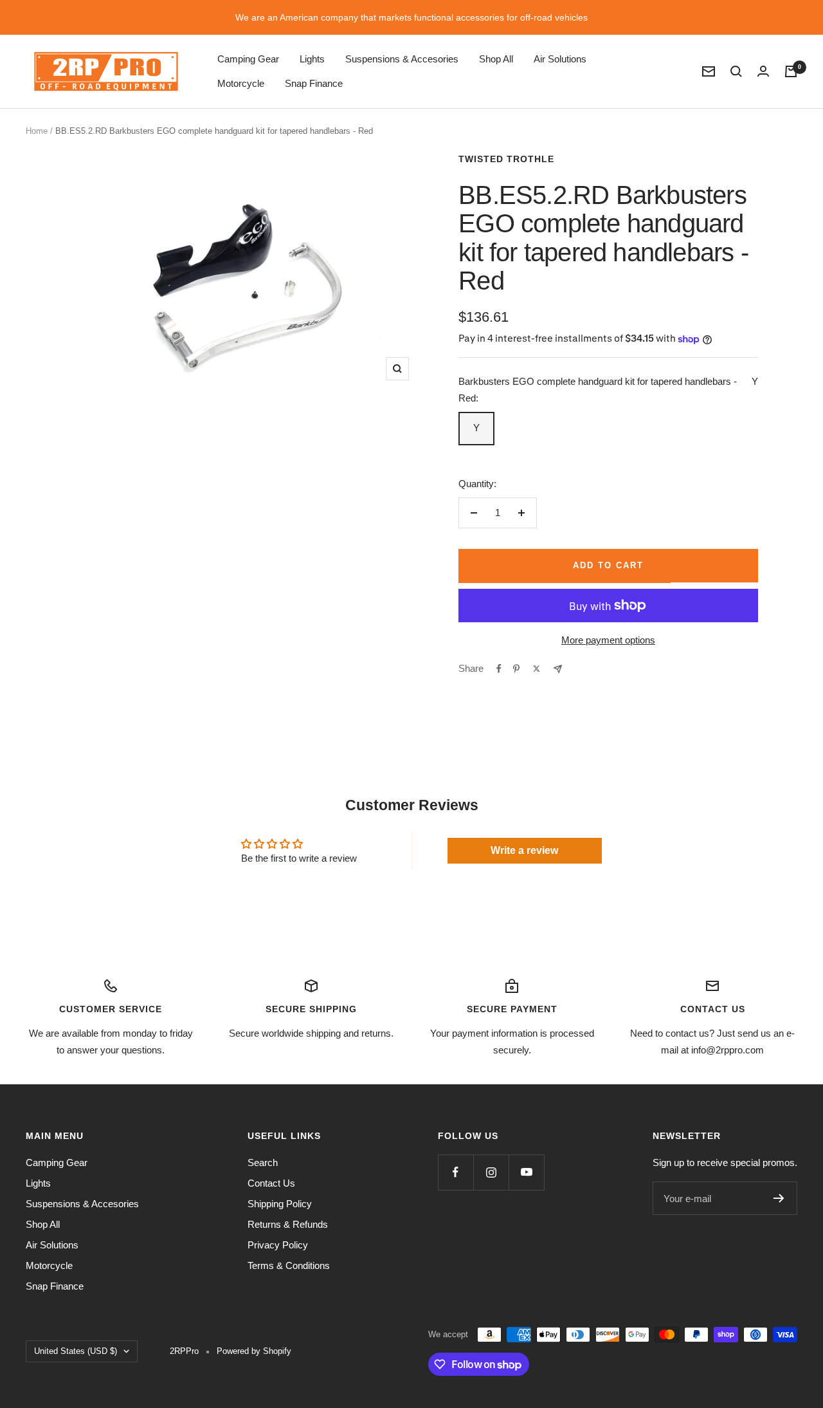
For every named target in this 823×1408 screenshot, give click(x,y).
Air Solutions (560, 58)
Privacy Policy (278, 1244)
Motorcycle (240, 83)
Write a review (524, 850)
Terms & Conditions (289, 1265)
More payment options (608, 640)
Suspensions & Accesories (401, 58)
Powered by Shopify (254, 1351)
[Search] (736, 71)
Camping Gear (248, 58)
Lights (312, 58)
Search (263, 1162)
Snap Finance (314, 83)
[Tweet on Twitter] (536, 668)
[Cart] (790, 71)
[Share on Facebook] (499, 668)
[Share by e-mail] (558, 669)
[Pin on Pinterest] (516, 668)
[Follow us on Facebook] (455, 1172)
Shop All (496, 58)
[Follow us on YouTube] (526, 1172)
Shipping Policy (280, 1203)
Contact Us (271, 1183)
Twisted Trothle (506, 159)
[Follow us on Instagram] (491, 1172)
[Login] (763, 71)
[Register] (778, 1198)
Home (37, 131)
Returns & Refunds (288, 1224)
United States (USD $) (75, 1351)
